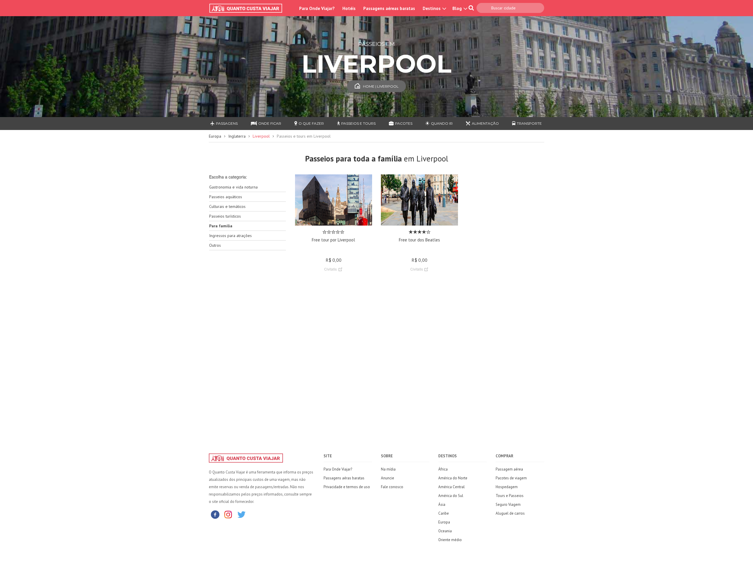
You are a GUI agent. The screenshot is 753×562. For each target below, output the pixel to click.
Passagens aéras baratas (344, 478)
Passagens (227, 123)
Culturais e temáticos (227, 206)
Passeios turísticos (225, 216)
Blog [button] (457, 8)
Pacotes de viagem (511, 478)
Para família (220, 226)
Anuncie (387, 478)
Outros (215, 245)
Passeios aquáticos (225, 196)
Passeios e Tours (358, 123)
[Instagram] (228, 514)
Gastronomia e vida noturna (233, 187)
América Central (451, 486)
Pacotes (403, 123)
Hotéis (349, 8)
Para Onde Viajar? (317, 8)
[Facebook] (215, 514)
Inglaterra (237, 136)
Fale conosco (392, 486)
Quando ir (442, 123)
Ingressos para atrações (230, 235)
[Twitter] (241, 514)
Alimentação (485, 123)
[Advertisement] (247, 347)
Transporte (529, 123)
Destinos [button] (432, 8)
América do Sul (450, 495)
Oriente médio (450, 539)
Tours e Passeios (510, 495)
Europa (215, 136)
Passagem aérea (509, 469)
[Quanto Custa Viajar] (249, 8)
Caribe (443, 513)
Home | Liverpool (381, 86)
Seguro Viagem (508, 504)
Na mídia (388, 469)
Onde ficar (269, 123)
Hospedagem (507, 486)
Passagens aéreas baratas (389, 8)
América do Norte (452, 478)
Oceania (445, 530)
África (443, 469)
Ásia (441, 504)
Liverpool (261, 136)
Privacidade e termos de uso (347, 486)
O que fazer (311, 123)
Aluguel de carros (510, 513)
